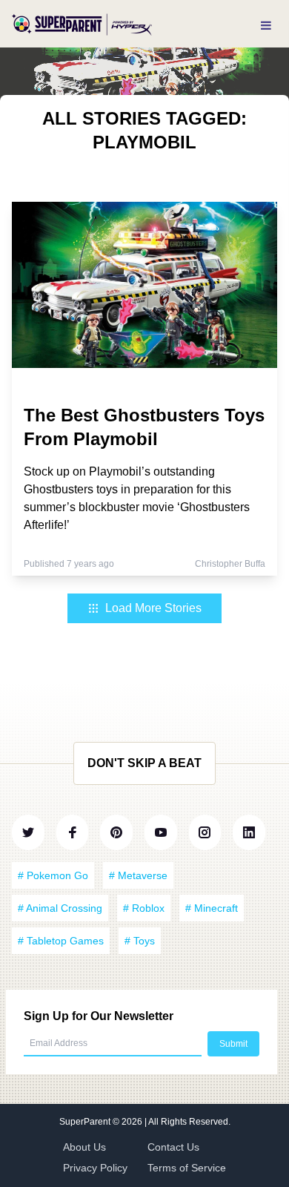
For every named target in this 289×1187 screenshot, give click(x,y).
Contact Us (173, 1147)
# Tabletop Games (61, 941)
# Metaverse (138, 875)
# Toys (139, 941)
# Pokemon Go (53, 875)
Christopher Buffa (230, 564)
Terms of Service (186, 1168)
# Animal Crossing (60, 908)
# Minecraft (211, 908)
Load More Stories (153, 608)
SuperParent (86, 1122)
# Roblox (144, 908)
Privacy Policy (95, 1168)
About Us (84, 1147)
